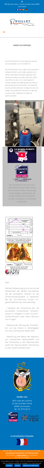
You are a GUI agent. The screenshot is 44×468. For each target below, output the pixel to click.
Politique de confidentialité (30, 465)
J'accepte (9, 465)
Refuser (17, 465)
